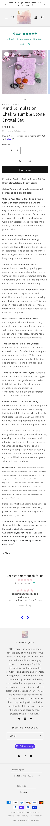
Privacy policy (36, 816)
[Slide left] (19, 99)
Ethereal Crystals (23, 812)
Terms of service (19, 820)
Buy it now (25, 169)
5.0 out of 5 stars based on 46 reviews (24, 39)
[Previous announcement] (5, 4)
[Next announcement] (45, 4)
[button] (6, 17)
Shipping (5, 131)
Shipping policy (34, 820)
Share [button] (8, 553)
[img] (25, 579)
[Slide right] (31, 99)
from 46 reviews (23, 583)
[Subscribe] (39, 735)
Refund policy (22, 816)
